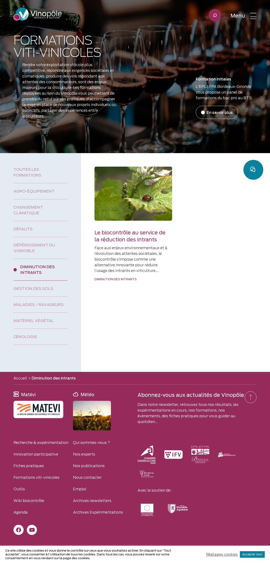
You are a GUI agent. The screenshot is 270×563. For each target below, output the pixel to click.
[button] (243, 15)
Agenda (21, 512)
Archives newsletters (92, 500)
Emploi (79, 489)
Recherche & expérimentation (41, 442)
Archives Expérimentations (98, 512)
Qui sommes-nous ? (91, 442)
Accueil (20, 378)
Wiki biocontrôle (29, 500)
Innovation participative (36, 454)
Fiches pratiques (29, 466)
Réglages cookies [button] (222, 554)
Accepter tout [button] (252, 554)
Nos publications (89, 466)
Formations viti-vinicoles (36, 477)
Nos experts (84, 454)
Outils (19, 489)
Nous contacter (87, 477)
